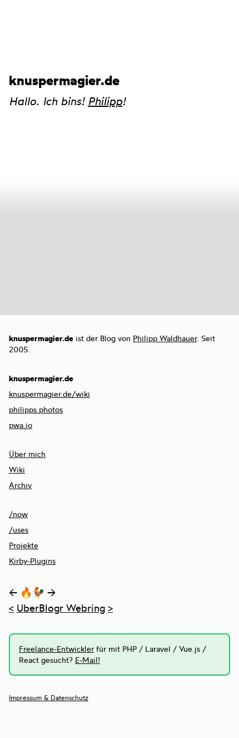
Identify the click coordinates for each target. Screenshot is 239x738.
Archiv (20, 485)
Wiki (17, 469)
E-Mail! (87, 660)
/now (18, 514)
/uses (18, 529)
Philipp (105, 101)
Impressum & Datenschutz (48, 697)
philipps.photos (36, 409)
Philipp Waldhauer (165, 338)
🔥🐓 (32, 592)
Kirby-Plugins (32, 560)
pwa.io (20, 425)
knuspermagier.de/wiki (49, 393)
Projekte (23, 545)
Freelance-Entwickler (56, 648)
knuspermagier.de (64, 80)
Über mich (27, 454)
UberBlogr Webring (61, 608)
